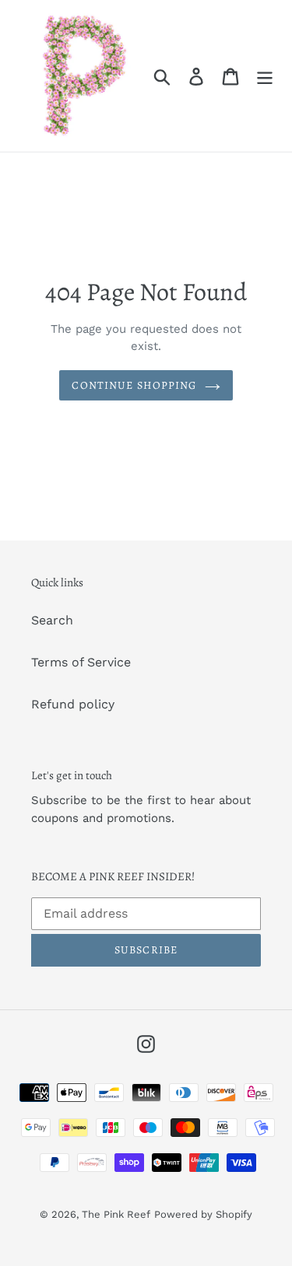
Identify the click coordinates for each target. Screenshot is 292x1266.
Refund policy (72, 704)
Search (52, 620)
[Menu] (265, 75)
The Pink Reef (116, 1214)
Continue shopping (134, 385)
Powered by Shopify (203, 1214)
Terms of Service (81, 662)
